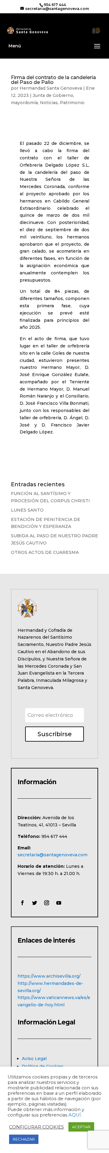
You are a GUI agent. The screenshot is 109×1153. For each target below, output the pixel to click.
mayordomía (24, 102)
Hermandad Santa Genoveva (51, 88)
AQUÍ (74, 1115)
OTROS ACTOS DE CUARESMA (45, 552)
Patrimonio (72, 102)
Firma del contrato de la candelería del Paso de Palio (53, 80)
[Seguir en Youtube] (59, 903)
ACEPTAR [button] (81, 1126)
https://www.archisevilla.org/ (49, 976)
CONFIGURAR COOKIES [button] (36, 1127)
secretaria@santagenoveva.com (53, 855)
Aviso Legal (34, 1058)
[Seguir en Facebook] (22, 903)
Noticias (49, 102)
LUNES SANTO (27, 510)
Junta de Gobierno (53, 95)
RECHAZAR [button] (24, 1139)
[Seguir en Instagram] (46, 903)
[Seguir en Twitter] (34, 903)
